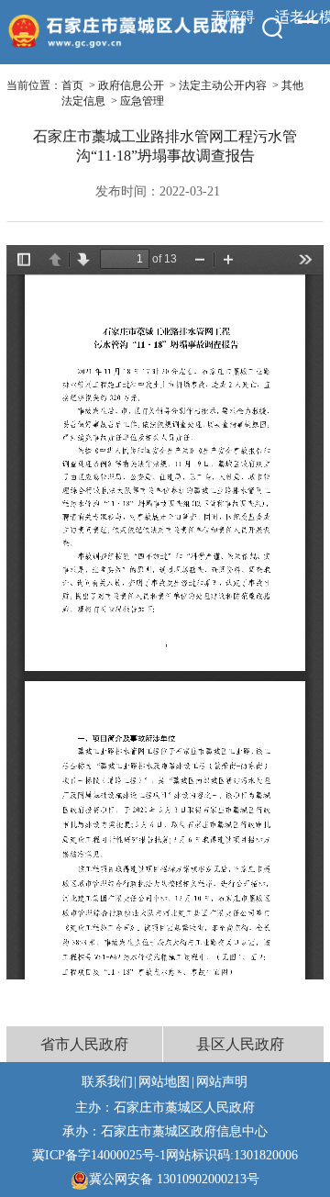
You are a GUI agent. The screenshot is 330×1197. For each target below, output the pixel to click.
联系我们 (107, 1081)
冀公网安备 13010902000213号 (174, 1178)
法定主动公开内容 (223, 85)
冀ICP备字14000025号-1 (99, 1154)
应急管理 (142, 101)
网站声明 (222, 1081)
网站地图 (164, 1081)
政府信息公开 (131, 85)
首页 (72, 85)
